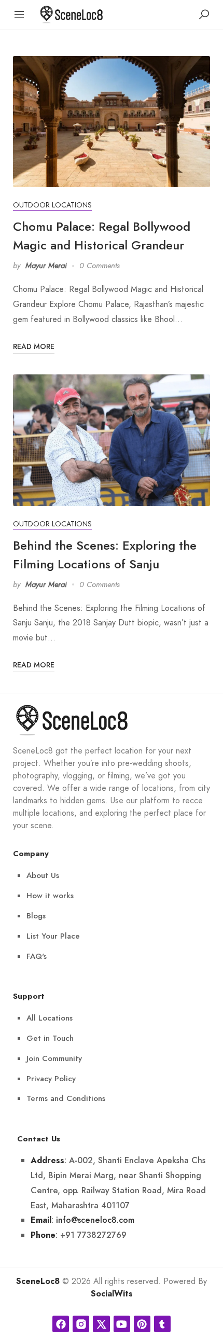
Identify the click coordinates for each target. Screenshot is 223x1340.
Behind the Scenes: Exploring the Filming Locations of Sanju (105, 554)
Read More (33, 346)
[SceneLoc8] (71, 14)
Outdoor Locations (52, 205)
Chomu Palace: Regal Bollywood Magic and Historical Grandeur (101, 235)
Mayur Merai (46, 265)
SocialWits (112, 1294)
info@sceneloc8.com (95, 1220)
